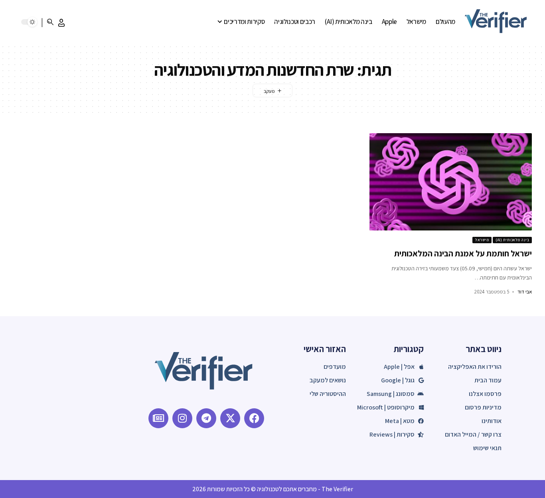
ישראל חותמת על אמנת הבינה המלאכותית (463, 253)
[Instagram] (182, 418)
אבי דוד (524, 291)
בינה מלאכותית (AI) (512, 239)
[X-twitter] (230, 418)
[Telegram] (206, 418)
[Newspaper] (158, 418)
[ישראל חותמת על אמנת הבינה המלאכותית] (450, 181)
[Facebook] (254, 418)
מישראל (482, 239)
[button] (61, 23)
